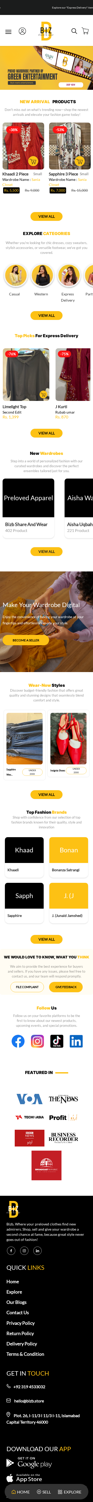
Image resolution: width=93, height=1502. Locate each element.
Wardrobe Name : (21, 182)
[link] (46, 32)
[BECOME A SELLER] (26, 636)
